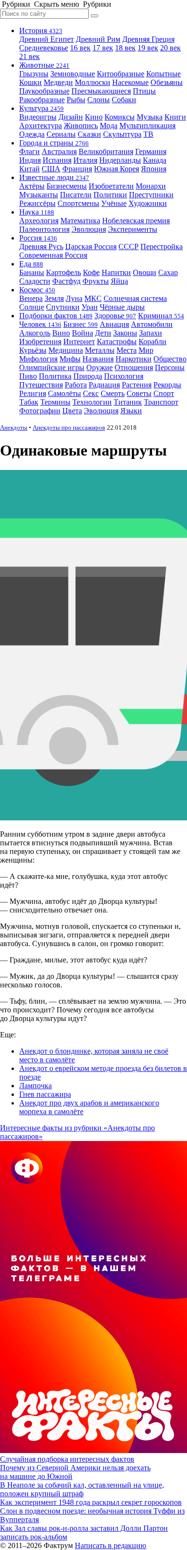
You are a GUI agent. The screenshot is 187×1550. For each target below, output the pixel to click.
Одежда (32, 134)
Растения (137, 385)
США (51, 169)
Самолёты (64, 393)
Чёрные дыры (122, 307)
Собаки (124, 100)
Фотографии (39, 411)
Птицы (144, 91)
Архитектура (40, 125)
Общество (170, 359)
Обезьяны (167, 82)
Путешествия (41, 385)
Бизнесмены (67, 186)
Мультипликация (147, 125)
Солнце (31, 307)
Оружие (99, 367)
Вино (61, 333)
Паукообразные (44, 91)
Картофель (63, 272)
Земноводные (72, 74)
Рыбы (76, 100)
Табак (28, 402)
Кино (94, 117)
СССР (128, 246)
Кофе (91, 272)
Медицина (65, 350)
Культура (41, 108)
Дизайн (70, 117)
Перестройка (161, 246)
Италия (85, 160)
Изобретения (40, 341)
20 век (170, 48)
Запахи (150, 333)
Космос (37, 290)
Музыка (150, 117)
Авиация (114, 324)
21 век (29, 56)
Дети (103, 333)
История (40, 30)
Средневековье (43, 48)
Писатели (76, 195)
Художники (148, 203)
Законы (125, 333)
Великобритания (106, 151)
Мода (108, 125)
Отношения (134, 367)
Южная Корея (116, 169)
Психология (123, 376)
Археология (38, 220)
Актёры (32, 186)
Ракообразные (42, 100)
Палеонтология (44, 229)
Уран (90, 307)
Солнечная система (135, 298)
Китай (29, 169)
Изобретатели (111, 186)
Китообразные (120, 74)
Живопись (81, 125)
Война (82, 333)
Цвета (72, 411)
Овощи (144, 272)
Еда (31, 264)
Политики (110, 195)
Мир (146, 350)
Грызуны (33, 74)
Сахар (168, 272)
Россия (38, 238)
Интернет (79, 341)
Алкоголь (34, 333)
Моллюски (92, 82)
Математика (80, 220)
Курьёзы (33, 350)
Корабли (152, 341)
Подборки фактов (56, 316)
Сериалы (61, 134)
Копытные (163, 74)
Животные (44, 65)
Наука (36, 212)
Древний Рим (98, 39)
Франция (77, 169)
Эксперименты (132, 229)
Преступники (151, 195)
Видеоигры (38, 117)
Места (127, 350)
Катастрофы (117, 341)
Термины (55, 402)
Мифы (70, 359)
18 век (125, 48)
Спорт (163, 393)
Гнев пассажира (45, 1094)
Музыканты (38, 195)
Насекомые (130, 82)
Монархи (151, 186)
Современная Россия (53, 255)
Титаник (128, 402)
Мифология (38, 359)
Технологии (92, 402)
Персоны (170, 367)
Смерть (113, 393)
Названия (98, 359)
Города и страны (54, 143)
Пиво (28, 376)
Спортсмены (78, 203)
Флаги (29, 151)
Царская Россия (91, 246)
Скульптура (122, 134)
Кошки (30, 82)
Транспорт (161, 402)
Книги (175, 117)
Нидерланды (120, 160)
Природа (87, 376)
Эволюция (88, 229)
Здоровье (115, 316)
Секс (91, 393)
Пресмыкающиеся (101, 91)
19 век (148, 48)
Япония (153, 169)
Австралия (59, 151)
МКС (93, 298)
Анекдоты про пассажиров (69, 427)
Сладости (34, 281)
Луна (74, 298)
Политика (55, 376)
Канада (154, 160)
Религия (32, 393)
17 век (103, 48)
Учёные (114, 203)
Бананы (31, 272)
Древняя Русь (41, 246)
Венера (31, 298)
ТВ (148, 134)
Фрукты (95, 281)
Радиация (104, 385)
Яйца (119, 281)
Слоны (98, 100)
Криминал (161, 316)
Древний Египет (46, 39)
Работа (76, 385)
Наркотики (134, 359)
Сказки (89, 134)
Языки (131, 411)
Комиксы (120, 117)
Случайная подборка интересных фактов (67, 1459)
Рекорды (167, 385)
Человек (40, 324)
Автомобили (152, 324)
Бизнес (80, 324)
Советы (139, 393)
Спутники (63, 307)
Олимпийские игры (51, 367)
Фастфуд (66, 281)
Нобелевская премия (136, 220)
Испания (57, 160)
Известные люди (54, 177)
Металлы (100, 350)
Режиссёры (37, 203)
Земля (54, 298)
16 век (80, 48)
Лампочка (35, 1085)
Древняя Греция (148, 39)
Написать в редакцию (110, 1545)
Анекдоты (13, 427)
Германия (150, 151)
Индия (30, 160)
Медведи (58, 82)
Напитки (116, 272)
